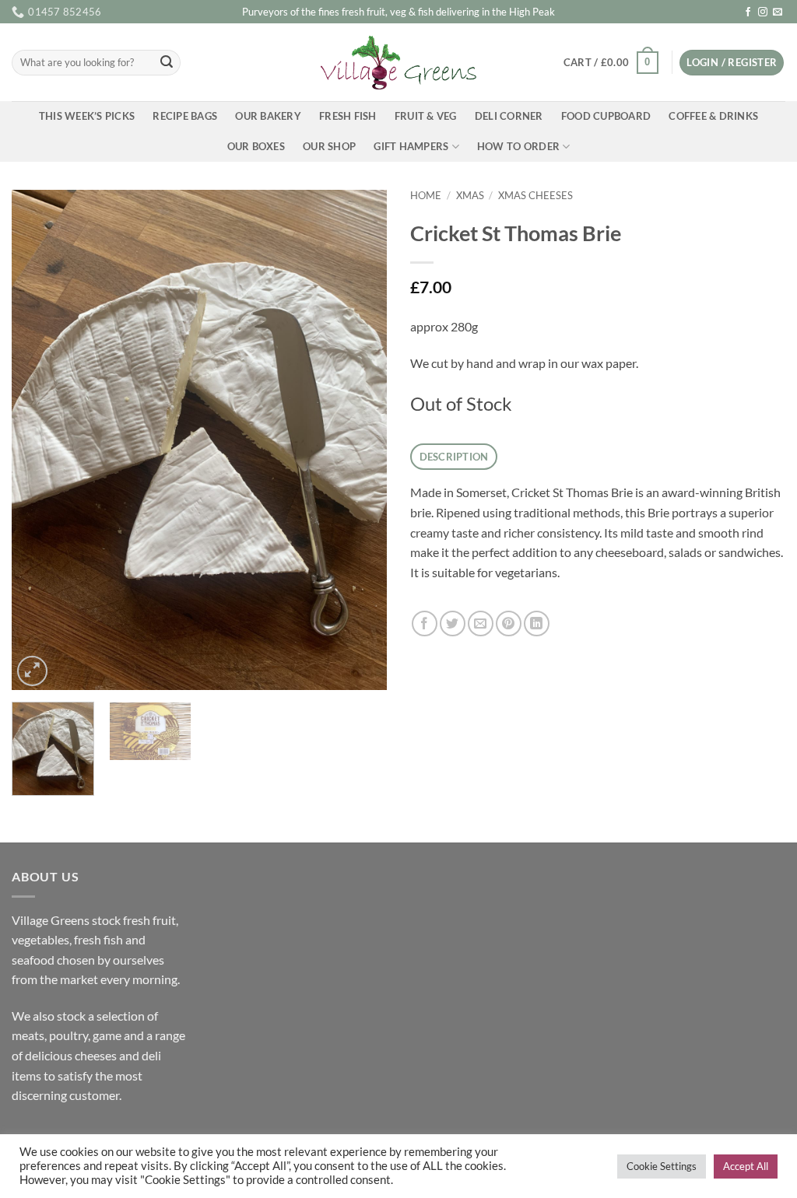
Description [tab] (454, 456)
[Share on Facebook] (424, 623)
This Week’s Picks (87, 116)
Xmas (470, 195)
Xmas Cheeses (535, 195)
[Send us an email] (777, 12)
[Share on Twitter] (452, 623)
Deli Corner (509, 116)
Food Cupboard (606, 116)
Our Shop (329, 146)
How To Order (518, 146)
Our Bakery (268, 116)
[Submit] (166, 63)
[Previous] (39, 440)
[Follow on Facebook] (748, 12)
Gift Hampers (411, 146)
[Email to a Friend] (480, 623)
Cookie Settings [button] (662, 1166)
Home (425, 195)
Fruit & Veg (426, 116)
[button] (610, 63)
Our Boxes (256, 146)
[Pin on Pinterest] (508, 623)
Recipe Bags (185, 116)
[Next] (360, 440)
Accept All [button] (745, 1166)
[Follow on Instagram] (762, 12)
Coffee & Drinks (713, 116)
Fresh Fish (348, 116)
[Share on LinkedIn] (536, 623)
